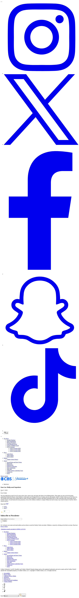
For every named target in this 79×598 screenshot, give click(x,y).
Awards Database (11, 440)
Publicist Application (12, 466)
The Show (6, 438)
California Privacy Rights (10, 576)
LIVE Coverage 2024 (15, 448)
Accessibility (7, 573)
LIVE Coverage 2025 (15, 449)
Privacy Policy (4, 526)
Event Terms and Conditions (11, 580)
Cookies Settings (8, 581)
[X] (41, 144)
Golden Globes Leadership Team (15, 470)
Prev (5, 506)
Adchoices (6, 577)
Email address (4, 519)
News (5, 452)
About (5, 461)
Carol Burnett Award (12, 444)
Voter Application (11, 468)
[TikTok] (41, 430)
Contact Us (9, 472)
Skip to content (4, 476)
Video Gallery (10, 455)
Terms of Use (7, 578)
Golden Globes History (12, 459)
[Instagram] (41, 73)
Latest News (10, 454)
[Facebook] (41, 274)
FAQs (8, 473)
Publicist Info (10, 465)
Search (2, 596)
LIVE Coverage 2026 (15, 451)
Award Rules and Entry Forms (14, 462)
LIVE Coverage (11, 447)
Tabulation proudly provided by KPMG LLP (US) (13, 529)
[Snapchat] (41, 345)
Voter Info (9, 469)
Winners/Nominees (11, 442)
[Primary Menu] (1, 1)
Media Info (9, 463)
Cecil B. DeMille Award (13, 445)
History (5, 458)
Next (5, 508)
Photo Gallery (10, 456)
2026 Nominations (11, 441)
